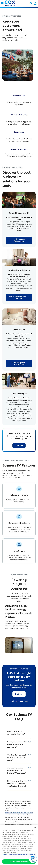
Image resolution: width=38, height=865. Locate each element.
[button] (31, 3)
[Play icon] (19, 645)
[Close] (35, 828)
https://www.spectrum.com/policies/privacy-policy (19, 854)
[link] (2, 3)
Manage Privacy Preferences (19, 861)
